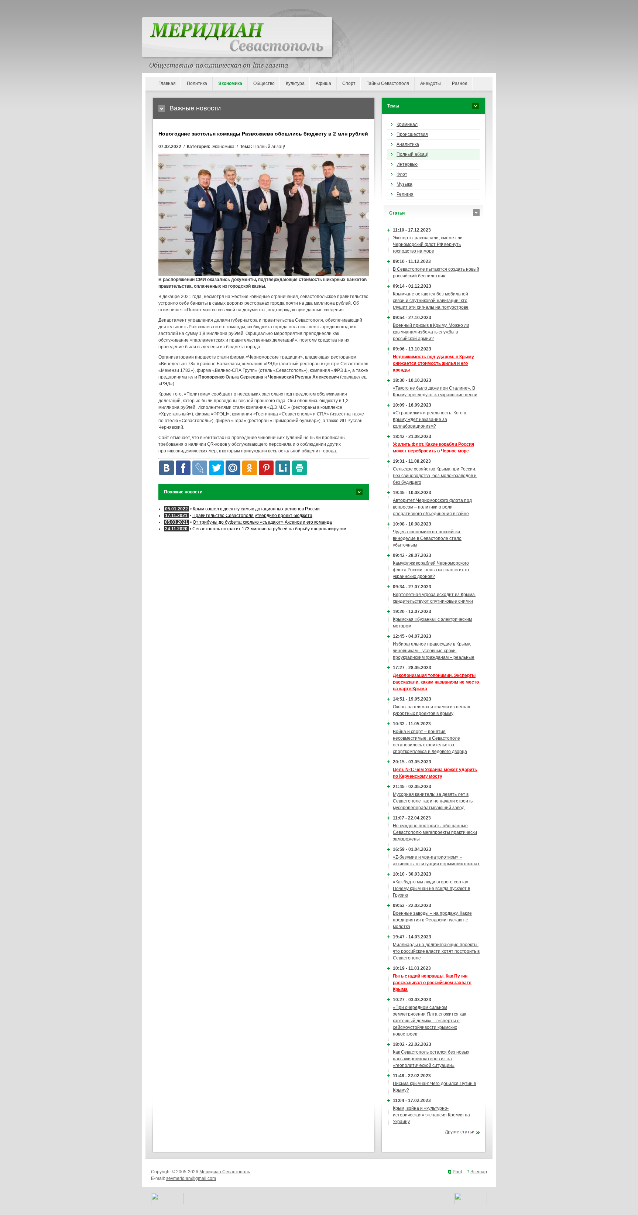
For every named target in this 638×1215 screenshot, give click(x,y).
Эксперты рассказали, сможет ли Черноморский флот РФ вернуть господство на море (428, 244)
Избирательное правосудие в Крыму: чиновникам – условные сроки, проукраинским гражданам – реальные (433, 650)
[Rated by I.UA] (167, 1203)
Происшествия (412, 134)
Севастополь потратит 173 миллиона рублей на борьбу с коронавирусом (269, 528)
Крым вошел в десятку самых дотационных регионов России (256, 508)
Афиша (323, 83)
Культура (295, 83)
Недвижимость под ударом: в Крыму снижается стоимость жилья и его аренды (433, 363)
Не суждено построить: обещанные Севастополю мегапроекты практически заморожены (435, 832)
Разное (459, 83)
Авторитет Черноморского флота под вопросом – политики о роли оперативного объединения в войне (432, 507)
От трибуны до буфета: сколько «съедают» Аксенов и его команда (262, 522)
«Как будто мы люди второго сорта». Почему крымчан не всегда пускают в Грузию (431, 888)
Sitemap (478, 1171)
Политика (197, 83)
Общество (264, 83)
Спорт (349, 83)
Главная (167, 83)
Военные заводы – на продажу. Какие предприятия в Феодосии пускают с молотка (432, 920)
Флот (402, 174)
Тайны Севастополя (388, 83)
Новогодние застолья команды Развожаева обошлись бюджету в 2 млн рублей (263, 134)
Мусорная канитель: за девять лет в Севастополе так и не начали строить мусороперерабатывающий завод (433, 801)
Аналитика (408, 144)
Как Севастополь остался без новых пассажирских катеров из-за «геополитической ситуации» (431, 1059)
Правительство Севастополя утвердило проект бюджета (252, 515)
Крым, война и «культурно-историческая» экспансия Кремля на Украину (431, 1115)
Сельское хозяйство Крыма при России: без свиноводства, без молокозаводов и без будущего (435, 475)
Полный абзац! (412, 154)
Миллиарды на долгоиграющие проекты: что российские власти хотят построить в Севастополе (436, 951)
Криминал (407, 124)
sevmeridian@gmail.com (191, 1178)
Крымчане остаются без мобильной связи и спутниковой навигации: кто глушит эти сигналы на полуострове (431, 300)
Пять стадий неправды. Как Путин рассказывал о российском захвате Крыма (432, 982)
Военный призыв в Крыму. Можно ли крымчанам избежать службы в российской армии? (431, 332)
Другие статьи (459, 1131)
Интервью (407, 164)
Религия (405, 194)
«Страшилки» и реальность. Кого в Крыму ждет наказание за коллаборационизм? (429, 419)
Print (457, 1171)
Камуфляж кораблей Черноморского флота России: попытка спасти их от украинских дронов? (431, 570)
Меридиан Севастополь (224, 1171)
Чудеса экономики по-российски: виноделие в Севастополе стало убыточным (427, 538)
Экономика (230, 83)
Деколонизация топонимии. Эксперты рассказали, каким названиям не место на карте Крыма (436, 682)
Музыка (404, 184)
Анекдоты (430, 83)
